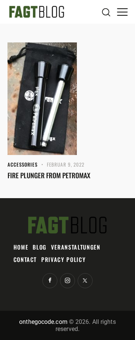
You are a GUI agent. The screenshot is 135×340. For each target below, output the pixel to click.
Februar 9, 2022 (66, 164)
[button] (122, 11)
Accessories (23, 164)
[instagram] (67, 280)
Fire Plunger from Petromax (49, 175)
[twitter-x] (85, 280)
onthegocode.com (43, 321)
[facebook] (49, 280)
